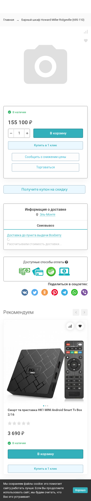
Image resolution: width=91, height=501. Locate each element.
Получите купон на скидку (44, 189)
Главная (8, 19)
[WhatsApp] (74, 292)
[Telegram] (64, 292)
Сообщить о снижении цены (45, 157)
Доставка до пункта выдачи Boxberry (34, 235)
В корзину (58, 133)
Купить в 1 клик (45, 145)
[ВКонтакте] (24, 292)
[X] (34, 292)
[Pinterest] (54, 292)
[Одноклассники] (44, 292)
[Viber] (84, 292)
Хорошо (80, 490)
